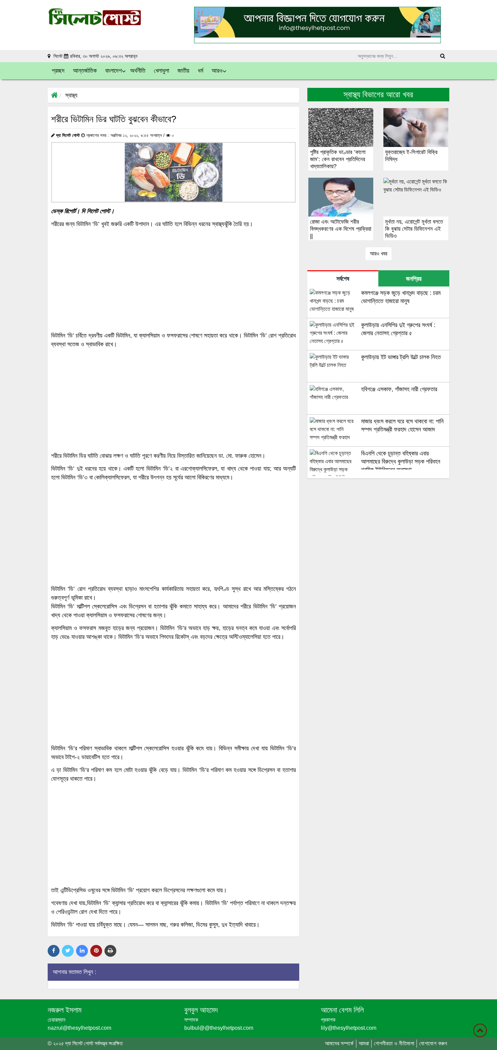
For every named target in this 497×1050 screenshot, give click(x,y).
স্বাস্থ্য (71, 95)
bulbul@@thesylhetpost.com (218, 1028)
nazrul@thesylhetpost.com (79, 1028)
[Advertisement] (173, 279)
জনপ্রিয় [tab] (414, 278)
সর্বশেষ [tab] (342, 278)
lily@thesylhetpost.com (348, 1028)
